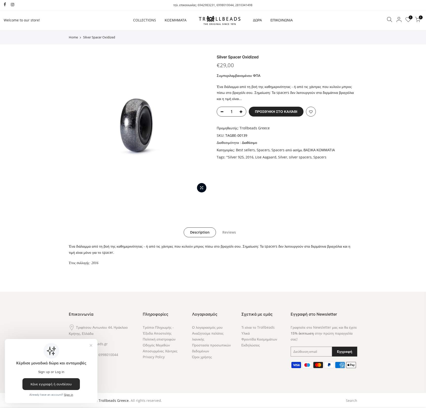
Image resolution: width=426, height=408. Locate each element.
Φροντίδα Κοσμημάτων (259, 339)
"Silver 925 (235, 157)
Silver (282, 157)
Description (200, 232)
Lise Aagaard (265, 157)
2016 (249, 157)
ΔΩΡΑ (257, 20)
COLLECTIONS (144, 20)
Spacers (263, 150)
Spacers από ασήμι (286, 150)
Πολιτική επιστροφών (159, 339)
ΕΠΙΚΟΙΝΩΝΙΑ (281, 20)
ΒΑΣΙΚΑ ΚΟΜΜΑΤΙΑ (319, 150)
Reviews (229, 232)
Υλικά (245, 333)
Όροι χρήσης (202, 357)
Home (73, 37)
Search (351, 400)
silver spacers (300, 157)
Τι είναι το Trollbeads (258, 327)
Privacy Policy (154, 357)
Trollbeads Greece (255, 128)
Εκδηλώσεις (250, 345)
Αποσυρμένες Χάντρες (160, 351)
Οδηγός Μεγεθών (156, 345)
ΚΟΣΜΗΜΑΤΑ (175, 20)
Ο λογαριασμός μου (207, 327)
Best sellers (245, 150)
